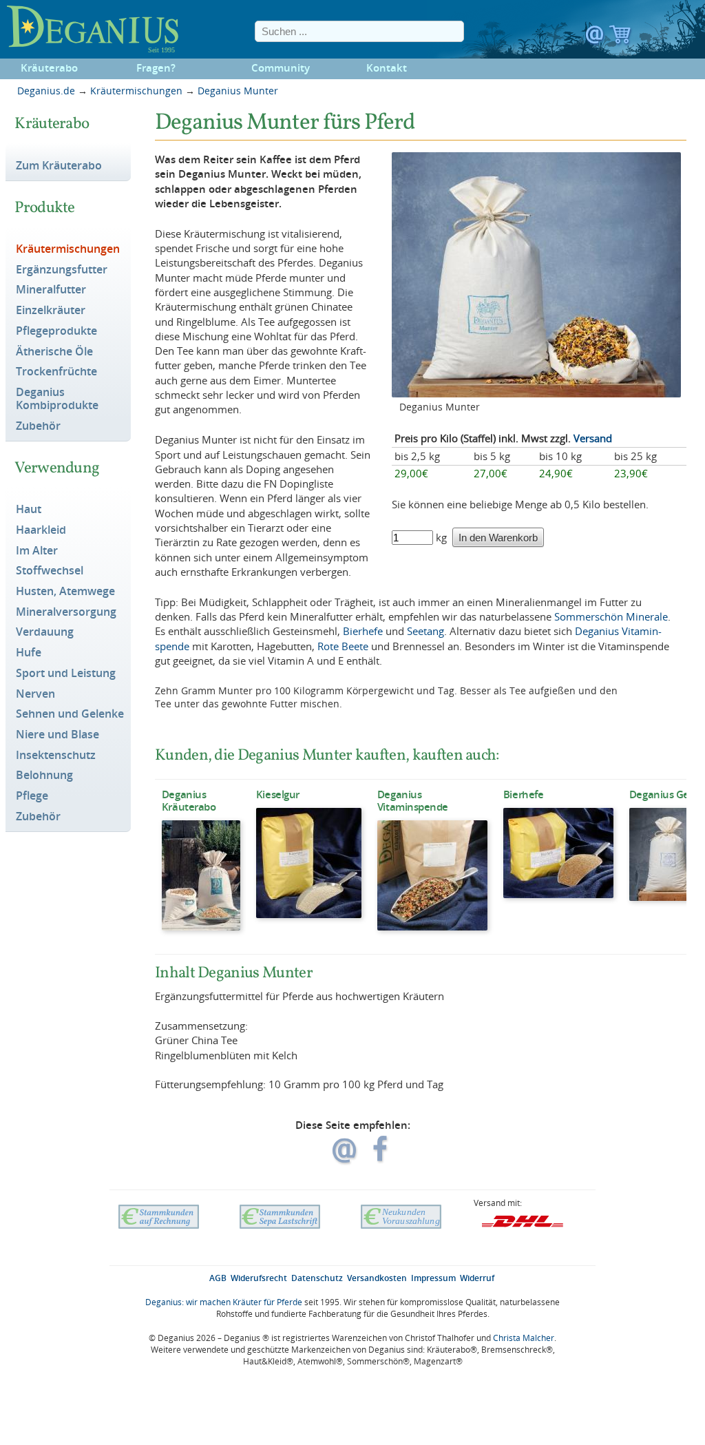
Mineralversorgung (66, 612)
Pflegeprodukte (56, 331)
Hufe (28, 653)
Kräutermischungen (136, 90)
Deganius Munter (238, 90)
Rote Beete (342, 646)
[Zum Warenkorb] (620, 38)
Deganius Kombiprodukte (57, 399)
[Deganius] (96, 30)
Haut (28, 510)
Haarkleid (41, 530)
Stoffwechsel (49, 571)
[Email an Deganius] (596, 38)
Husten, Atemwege (65, 592)
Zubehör (38, 426)
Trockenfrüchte (56, 372)
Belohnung (44, 775)
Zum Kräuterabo (59, 166)
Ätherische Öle (54, 352)
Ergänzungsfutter (61, 270)
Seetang (425, 631)
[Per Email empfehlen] (346, 1156)
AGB (218, 1278)
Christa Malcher (523, 1338)
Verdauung (45, 632)
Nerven (35, 694)
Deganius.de (46, 90)
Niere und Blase (57, 735)
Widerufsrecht (259, 1278)
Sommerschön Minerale (611, 616)
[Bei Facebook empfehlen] (381, 1156)
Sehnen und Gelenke (70, 714)
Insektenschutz (56, 755)
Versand (593, 438)
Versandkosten (377, 1278)
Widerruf (477, 1278)
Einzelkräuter (50, 311)
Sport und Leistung (66, 673)
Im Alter (37, 551)
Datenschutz (317, 1278)
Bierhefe (363, 631)
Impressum (433, 1278)
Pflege (32, 796)
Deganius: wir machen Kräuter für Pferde (223, 1302)
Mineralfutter (51, 290)
